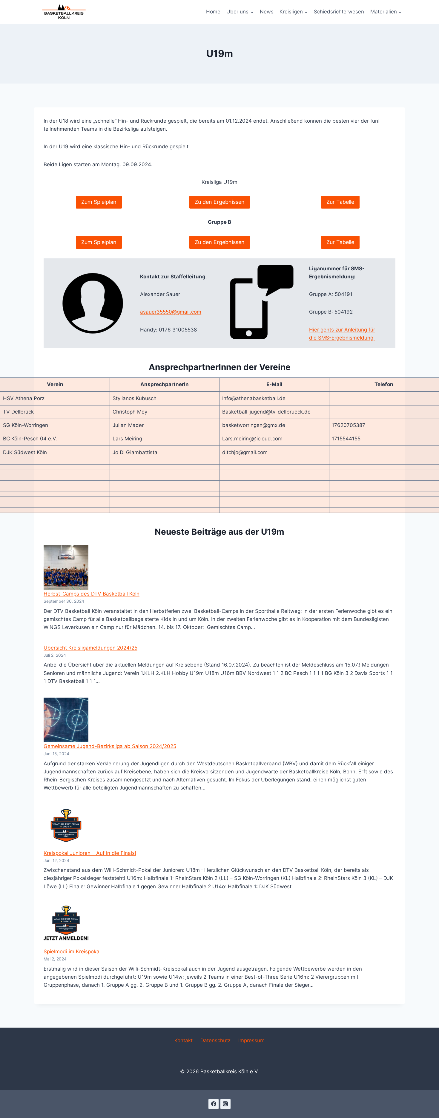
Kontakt (183, 1040)
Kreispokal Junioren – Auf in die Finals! (90, 853)
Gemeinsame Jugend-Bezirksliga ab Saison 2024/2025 (110, 746)
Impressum (251, 1040)
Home (213, 12)
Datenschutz (215, 1040)
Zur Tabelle (340, 202)
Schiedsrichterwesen (339, 12)
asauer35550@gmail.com (170, 312)
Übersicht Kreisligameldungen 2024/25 (90, 648)
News (267, 12)
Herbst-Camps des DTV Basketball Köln (91, 594)
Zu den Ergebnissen (220, 202)
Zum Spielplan (98, 202)
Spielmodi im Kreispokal (72, 951)
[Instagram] (225, 1104)
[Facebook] (213, 1104)
